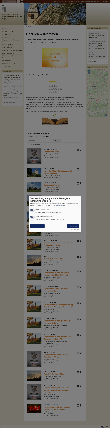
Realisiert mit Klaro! (75, 229)
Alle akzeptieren (73, 226)
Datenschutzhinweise (56, 205)
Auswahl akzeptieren (37, 226)
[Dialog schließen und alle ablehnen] (79, 197)
